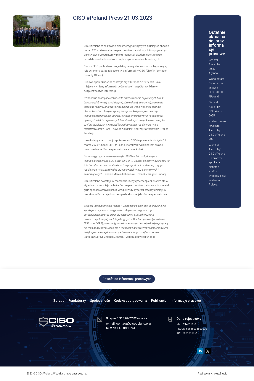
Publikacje (158, 300)
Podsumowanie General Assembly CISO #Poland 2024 (217, 130)
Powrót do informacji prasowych (127, 279)
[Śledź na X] (208, 351)
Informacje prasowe (186, 300)
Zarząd (58, 300)
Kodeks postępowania (130, 300)
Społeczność (100, 300)
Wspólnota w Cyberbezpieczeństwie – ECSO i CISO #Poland (217, 87)
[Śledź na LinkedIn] (200, 351)
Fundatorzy (77, 300)
